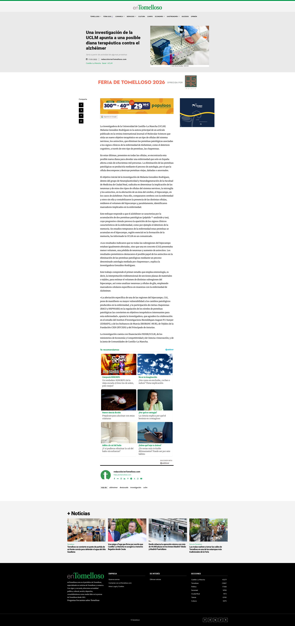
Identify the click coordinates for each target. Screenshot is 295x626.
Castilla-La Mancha (93, 63)
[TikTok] (220, 620)
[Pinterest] (81, 115)
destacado (124, 487)
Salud (104, 63)
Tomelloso (70, 544)
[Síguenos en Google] (108, 120)
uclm (145, 487)
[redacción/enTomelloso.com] (105, 475)
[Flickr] (118, 478)
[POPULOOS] (137, 113)
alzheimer (113, 487)
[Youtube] (141, 478)
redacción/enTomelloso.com (114, 59)
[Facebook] (81, 105)
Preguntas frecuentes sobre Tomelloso (83, 600)
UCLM (109, 63)
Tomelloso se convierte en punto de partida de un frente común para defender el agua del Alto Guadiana (86, 549)
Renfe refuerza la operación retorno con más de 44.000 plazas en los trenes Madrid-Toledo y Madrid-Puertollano (167, 546)
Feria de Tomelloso (195, 544)
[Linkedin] (124, 478)
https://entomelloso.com (122, 475)
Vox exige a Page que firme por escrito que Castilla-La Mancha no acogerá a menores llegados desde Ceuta (125, 546)
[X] (81, 110)
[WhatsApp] (81, 121)
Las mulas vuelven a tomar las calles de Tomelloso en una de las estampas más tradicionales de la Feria (205, 549)
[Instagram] (121, 478)
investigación (135, 487)
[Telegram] (131, 478)
